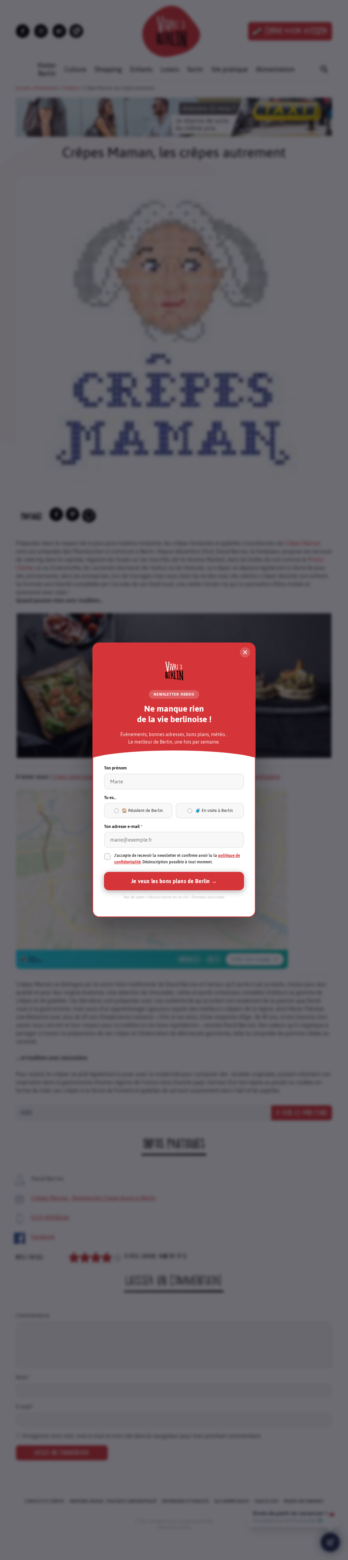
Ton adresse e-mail (123, 826)
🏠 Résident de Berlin (142, 810)
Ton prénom (115, 768)
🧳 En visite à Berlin (214, 810)
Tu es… (110, 797)
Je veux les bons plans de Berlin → (173, 881)
